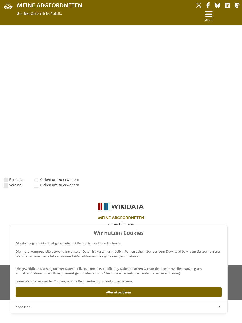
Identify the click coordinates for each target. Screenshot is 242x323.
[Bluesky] (217, 4)
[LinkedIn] (227, 4)
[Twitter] (199, 4)
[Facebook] (208, 4)
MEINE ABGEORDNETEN (49, 4)
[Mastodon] (237, 4)
